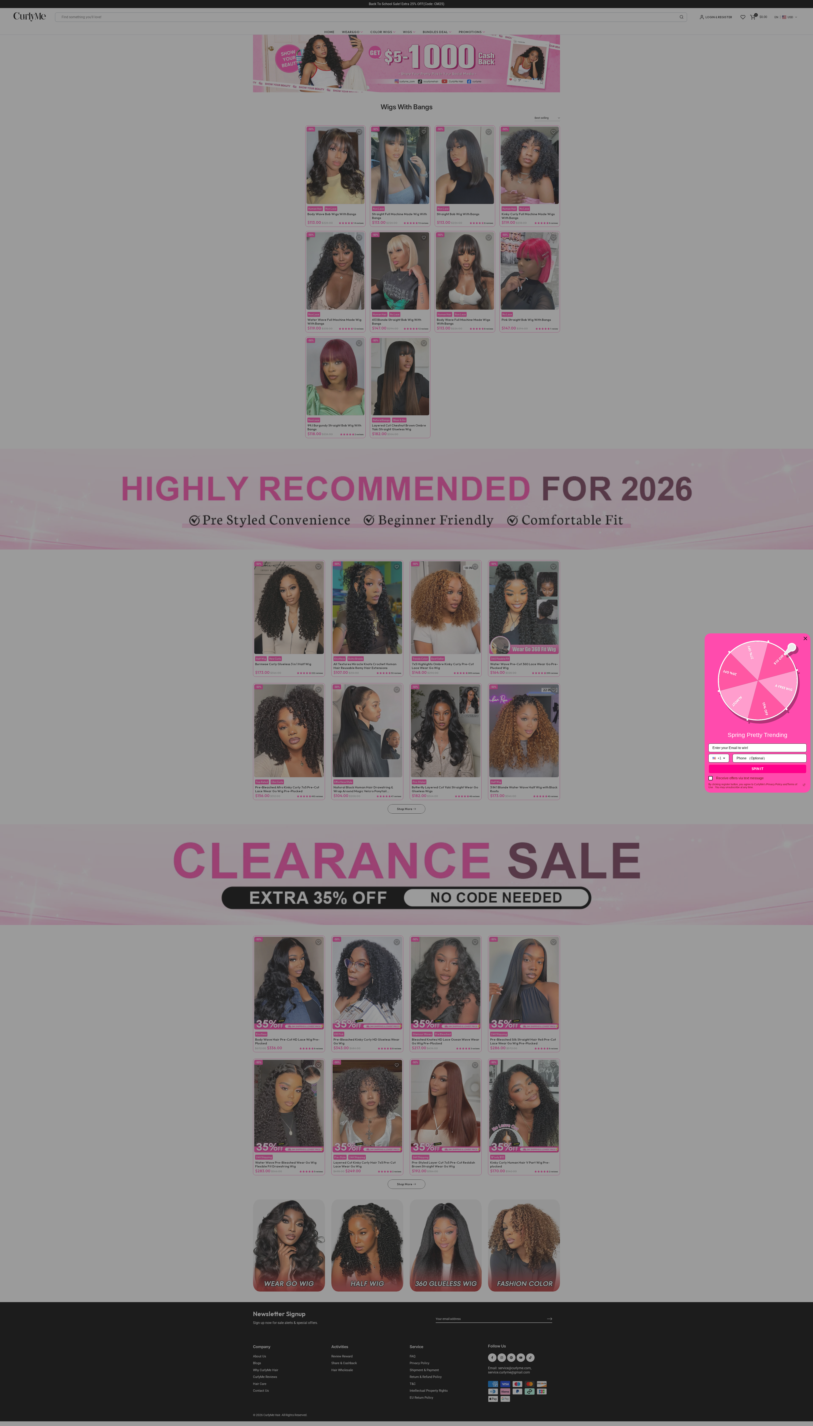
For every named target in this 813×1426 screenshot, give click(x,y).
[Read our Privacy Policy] (804, 784)
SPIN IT (757, 769)
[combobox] (718, 758)
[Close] (805, 638)
